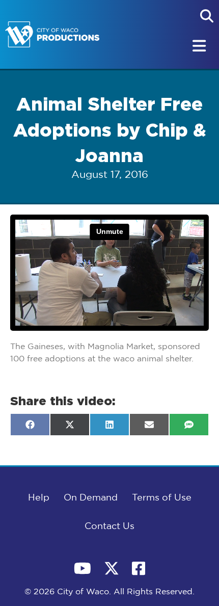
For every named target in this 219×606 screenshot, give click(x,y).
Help (38, 498)
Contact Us (109, 526)
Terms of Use (161, 498)
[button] (207, 16)
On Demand (91, 498)
